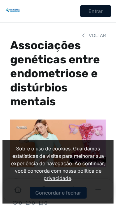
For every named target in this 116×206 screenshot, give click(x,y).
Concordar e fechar (58, 193)
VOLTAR (97, 35)
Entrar (95, 11)
